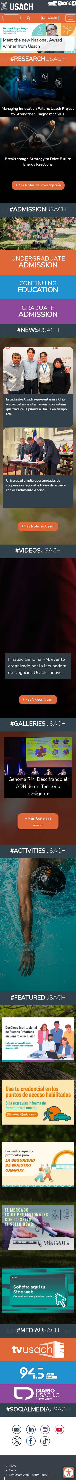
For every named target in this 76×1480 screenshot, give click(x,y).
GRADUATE (38, 308)
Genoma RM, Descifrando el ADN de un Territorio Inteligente (38, 786)
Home (13, 1466)
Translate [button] (51, 18)
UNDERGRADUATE (38, 259)
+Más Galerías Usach (38, 821)
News (13, 1470)
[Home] (17, 6)
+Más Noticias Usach (38, 526)
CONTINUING (38, 283)
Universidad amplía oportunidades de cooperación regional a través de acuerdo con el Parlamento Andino (36, 485)
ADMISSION (38, 265)
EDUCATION (38, 290)
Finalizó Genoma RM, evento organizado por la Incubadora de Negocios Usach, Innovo (37, 665)
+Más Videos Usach (38, 699)
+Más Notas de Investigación (38, 185)
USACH (38, 59)
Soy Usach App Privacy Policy (28, 1475)
